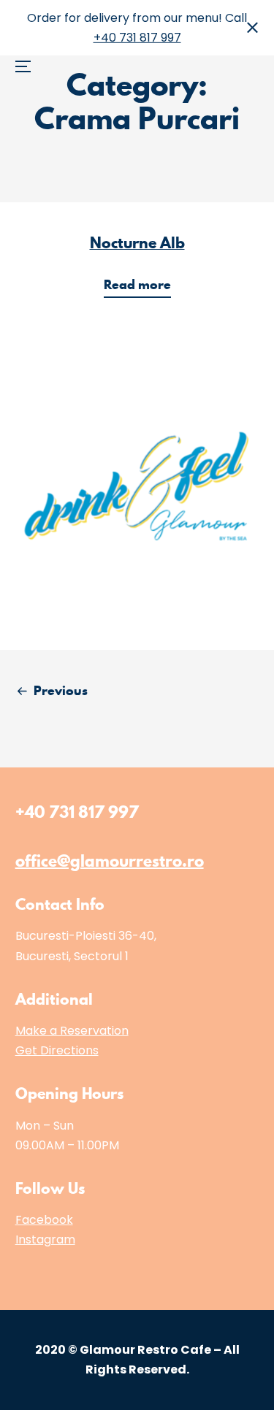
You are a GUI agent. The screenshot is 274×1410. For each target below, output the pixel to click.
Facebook (44, 1219)
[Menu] (28, 26)
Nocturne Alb (137, 242)
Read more (142, 286)
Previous (61, 690)
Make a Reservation (72, 1030)
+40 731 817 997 (137, 37)
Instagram (45, 1239)
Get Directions (57, 1050)
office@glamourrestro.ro (109, 860)
